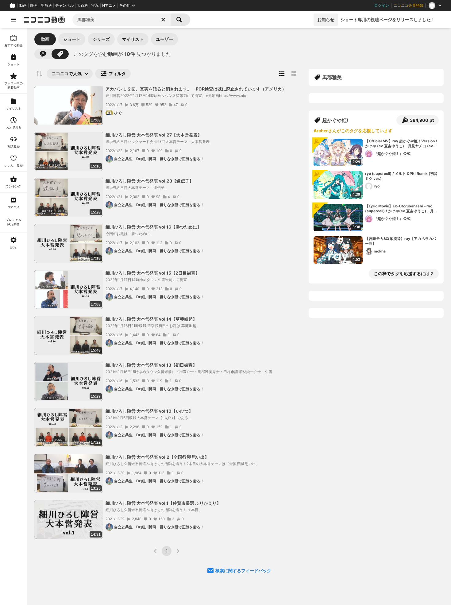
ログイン (381, 5)
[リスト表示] (282, 74)
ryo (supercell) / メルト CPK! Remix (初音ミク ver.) (401, 176)
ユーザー (164, 39)
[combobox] (121, 19)
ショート (71, 39)
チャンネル (64, 5)
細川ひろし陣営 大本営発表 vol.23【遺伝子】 (150, 180)
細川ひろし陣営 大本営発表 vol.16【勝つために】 (153, 226)
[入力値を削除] (163, 20)
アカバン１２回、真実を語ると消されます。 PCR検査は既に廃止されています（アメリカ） (196, 88)
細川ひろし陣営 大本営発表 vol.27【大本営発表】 (154, 134)
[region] (13, 316)
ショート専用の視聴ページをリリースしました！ (388, 19)
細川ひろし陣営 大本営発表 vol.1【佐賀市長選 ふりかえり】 (163, 503)
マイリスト (133, 39)
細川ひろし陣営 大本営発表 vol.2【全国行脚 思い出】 (157, 457)
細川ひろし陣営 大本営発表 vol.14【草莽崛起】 (151, 319)
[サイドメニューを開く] (13, 19)
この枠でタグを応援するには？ (404, 273)
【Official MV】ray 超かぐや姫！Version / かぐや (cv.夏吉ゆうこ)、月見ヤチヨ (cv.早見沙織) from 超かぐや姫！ (401, 144)
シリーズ (101, 39)
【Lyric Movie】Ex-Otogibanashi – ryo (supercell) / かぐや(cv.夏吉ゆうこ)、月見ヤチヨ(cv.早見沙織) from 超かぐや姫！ (401, 209)
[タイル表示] (294, 74)
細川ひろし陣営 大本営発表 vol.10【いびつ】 (149, 411)
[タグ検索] (60, 54)
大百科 (82, 5)
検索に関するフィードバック (243, 570)
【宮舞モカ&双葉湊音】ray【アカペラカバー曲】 (400, 241)
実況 (95, 5)
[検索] (180, 19)
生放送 (46, 5)
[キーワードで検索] (43, 54)
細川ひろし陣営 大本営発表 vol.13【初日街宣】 (151, 365)
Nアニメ (109, 5)
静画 (33, 5)
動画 (23, 5)
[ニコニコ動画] (44, 20)
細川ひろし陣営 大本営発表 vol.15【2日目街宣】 (153, 273)
